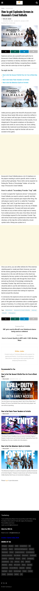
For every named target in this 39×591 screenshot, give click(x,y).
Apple (11, 549)
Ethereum (25, 555)
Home (2, 8)
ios (12, 561)
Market (28, 561)
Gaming (34, 310)
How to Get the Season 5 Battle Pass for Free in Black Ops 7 (20, 76)
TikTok (30, 571)
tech (10, 571)
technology (17, 571)
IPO (22, 561)
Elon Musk (17, 555)
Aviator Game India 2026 (10, 538)
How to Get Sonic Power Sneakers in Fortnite (16, 80)
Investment (5, 561)
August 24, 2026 (14, 379)
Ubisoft (4, 313)
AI (29, 546)
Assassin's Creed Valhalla (22, 310)
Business (4, 552)
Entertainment (9, 8)
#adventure (9, 310)
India (23, 558)
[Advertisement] (19, 154)
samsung (5, 568)
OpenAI (29, 565)
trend (3, 574)
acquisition (23, 546)
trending (10, 574)
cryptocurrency (19, 552)
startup (28, 568)
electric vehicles (7, 555)
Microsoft (17, 565)
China (11, 552)
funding (4, 558)
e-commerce (30, 552)
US (21, 574)
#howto (11, 546)
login (6, 481)
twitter (16, 574)
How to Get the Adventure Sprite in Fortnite (15, 82)
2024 (16, 546)
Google (18, 558)
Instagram (30, 558)
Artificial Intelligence (21, 549)
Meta (10, 565)
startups (4, 571)
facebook (33, 555)
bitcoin (31, 549)
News (23, 565)
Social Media (13, 568)
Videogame (12, 313)
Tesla (24, 571)
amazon (4, 549)
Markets (4, 565)
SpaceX (22, 568)
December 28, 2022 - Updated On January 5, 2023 (16, 21)
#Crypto (4, 546)
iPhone (17, 561)
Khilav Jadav (7, 19)
